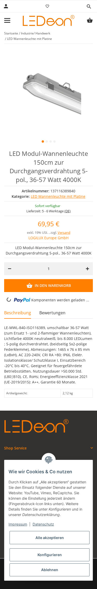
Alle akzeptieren (49, 537)
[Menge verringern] (9, 268)
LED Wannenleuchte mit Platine (58, 196)
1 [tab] (43, 141)
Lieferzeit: (48, 211)
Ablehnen (49, 570)
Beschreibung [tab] (17, 313)
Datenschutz (43, 524)
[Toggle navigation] (7, 20)
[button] (88, 6)
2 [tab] (47, 141)
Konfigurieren (50, 554)
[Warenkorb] (90, 20)
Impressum (18, 524)
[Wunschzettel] (47, 6)
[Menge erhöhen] (87, 268)
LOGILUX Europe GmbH (48, 237)
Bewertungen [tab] (52, 313)
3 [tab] (50, 141)
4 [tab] (54, 141)
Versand (64, 232)
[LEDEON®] (48, 20)
